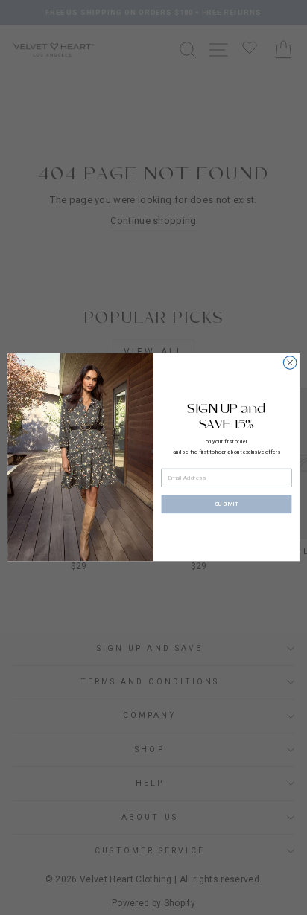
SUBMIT (227, 504)
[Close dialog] (290, 363)
